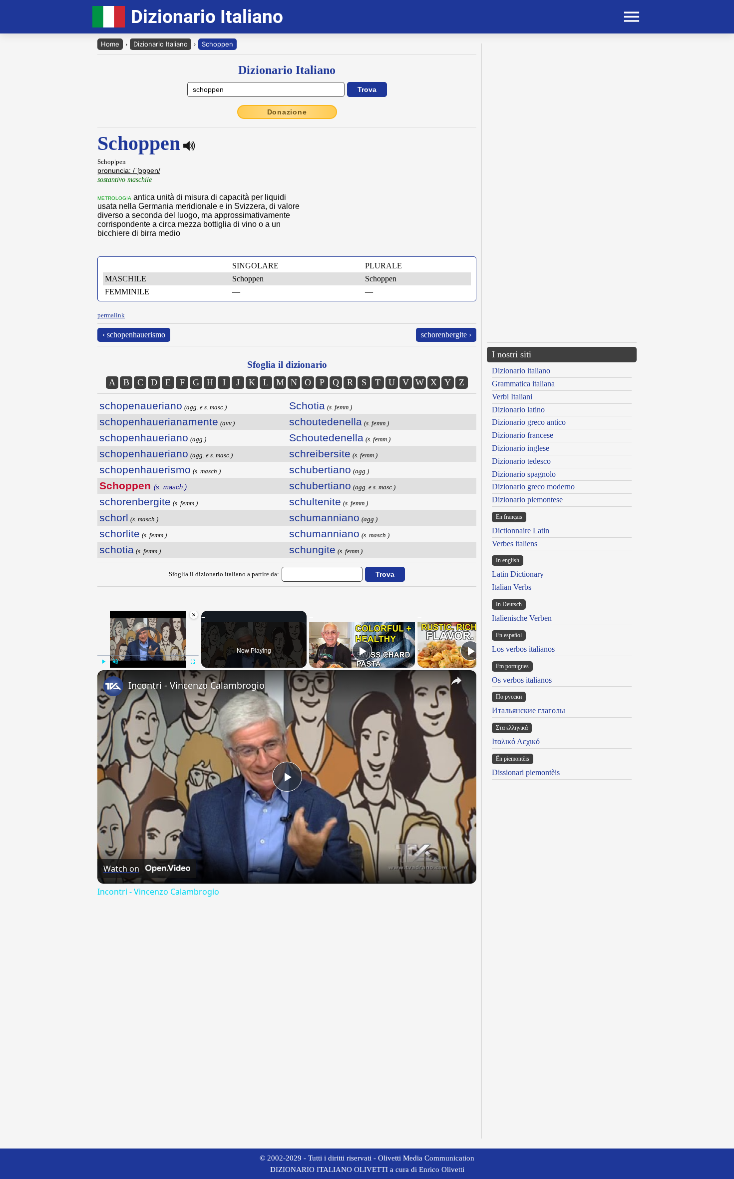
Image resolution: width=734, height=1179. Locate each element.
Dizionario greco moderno (533, 486)
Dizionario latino (518, 409)
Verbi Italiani (512, 396)
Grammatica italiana (523, 383)
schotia (116, 549)
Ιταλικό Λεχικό (516, 741)
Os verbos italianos (522, 680)
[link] (113, 686)
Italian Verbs (511, 587)
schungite (312, 549)
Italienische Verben (522, 618)
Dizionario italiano (521, 370)
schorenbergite (135, 501)
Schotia (307, 405)
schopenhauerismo (145, 469)
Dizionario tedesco (521, 461)
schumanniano (324, 517)
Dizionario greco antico (529, 422)
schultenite (315, 501)
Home (110, 44)
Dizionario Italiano (160, 44)
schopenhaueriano (143, 437)
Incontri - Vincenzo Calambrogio (196, 685)
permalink (111, 315)
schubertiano (320, 469)
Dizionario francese (522, 435)
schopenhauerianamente (158, 421)
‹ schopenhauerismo (133, 334)
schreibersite (320, 453)
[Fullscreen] (193, 662)
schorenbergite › (446, 334)
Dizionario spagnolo (524, 474)
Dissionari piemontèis (526, 772)
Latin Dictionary (518, 574)
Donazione (287, 112)
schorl (113, 517)
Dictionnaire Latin (520, 530)
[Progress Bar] (148, 655)
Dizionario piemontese (527, 499)
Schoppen (217, 44)
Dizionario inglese (520, 448)
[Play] (103, 662)
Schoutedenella (326, 437)
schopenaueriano (140, 405)
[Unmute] (115, 662)
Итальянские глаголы (528, 710)
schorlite (119, 533)
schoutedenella (325, 421)
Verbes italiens (514, 543)
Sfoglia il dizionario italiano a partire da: (224, 574)
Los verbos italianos (523, 649)
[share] (456, 681)
